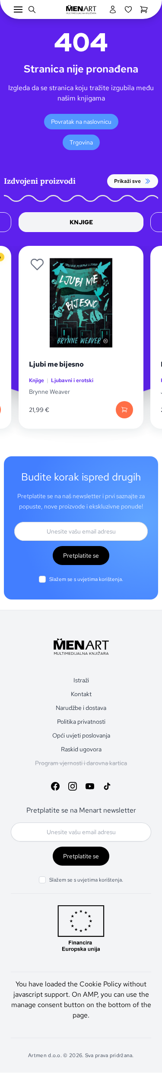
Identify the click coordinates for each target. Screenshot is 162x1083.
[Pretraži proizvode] (32, 9)
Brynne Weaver (49, 392)
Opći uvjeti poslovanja (81, 735)
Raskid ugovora (81, 749)
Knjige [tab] (81, 222)
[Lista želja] (128, 9)
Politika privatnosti (81, 721)
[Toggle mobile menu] (18, 9)
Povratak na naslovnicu (81, 122)
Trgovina (81, 142)
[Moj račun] (112, 9)
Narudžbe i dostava (81, 708)
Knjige (36, 380)
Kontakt (81, 694)
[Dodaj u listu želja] (37, 264)
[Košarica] (144, 9)
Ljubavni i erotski (72, 380)
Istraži (81, 680)
